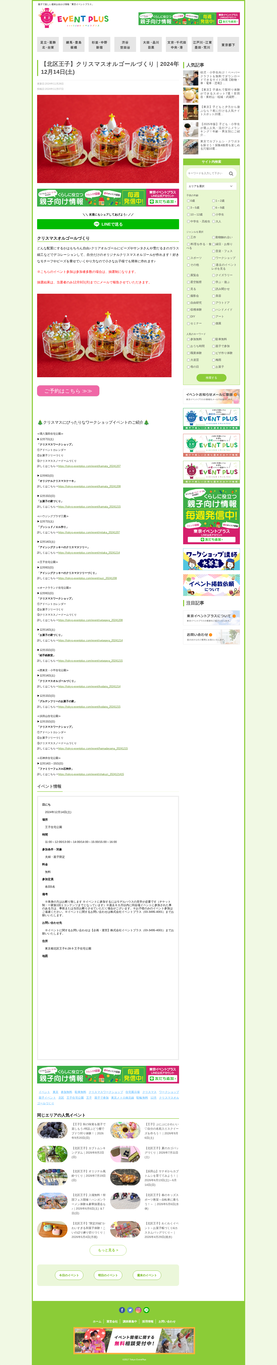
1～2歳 (220, 200)
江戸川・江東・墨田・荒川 (202, 42)
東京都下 (228, 42)
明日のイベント (108, 1275)
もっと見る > (108, 1250)
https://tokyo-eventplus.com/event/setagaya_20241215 (90, 660)
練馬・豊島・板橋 (74, 42)
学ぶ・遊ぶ (223, 282)
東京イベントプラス (73, 18)
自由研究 (196, 302)
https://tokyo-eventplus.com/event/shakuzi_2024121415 (91, 774)
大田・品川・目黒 (151, 42)
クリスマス (149, 1092)
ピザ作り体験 (224, 353)
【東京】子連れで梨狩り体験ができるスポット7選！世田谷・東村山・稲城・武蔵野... (220, 93)
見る (193, 288)
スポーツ (196, 257)
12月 (153, 1097)
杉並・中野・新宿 (99, 42)
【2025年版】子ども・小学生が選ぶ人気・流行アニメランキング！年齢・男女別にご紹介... (220, 129)
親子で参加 (101, 1097)
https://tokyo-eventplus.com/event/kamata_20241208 (89, 486)
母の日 (194, 366)
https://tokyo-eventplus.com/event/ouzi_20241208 (87, 578)
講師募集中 (130, 1321)
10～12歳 (196, 214)
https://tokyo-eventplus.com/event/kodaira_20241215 (89, 706)
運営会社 (112, 1321)
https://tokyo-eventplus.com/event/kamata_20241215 (89, 506)
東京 (55, 1092)
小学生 (220, 214)
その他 (194, 264)
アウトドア (223, 302)
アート (220, 316)
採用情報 (148, 1321)
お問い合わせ (167, 1321)
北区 (61, 1097)
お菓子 (220, 366)
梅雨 (218, 359)
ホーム (97, 1321)
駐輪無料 (142, 1097)
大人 (218, 221)
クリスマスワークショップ (106, 1092)
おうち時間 (197, 346)
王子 (89, 1097)
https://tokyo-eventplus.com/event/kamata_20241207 (89, 466)
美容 (218, 295)
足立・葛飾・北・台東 (48, 42)
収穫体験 (196, 309)
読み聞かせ (223, 288)
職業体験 (196, 353)
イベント (44, 1092)
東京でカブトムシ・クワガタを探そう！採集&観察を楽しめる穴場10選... (220, 145)
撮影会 (194, 295)
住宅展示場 (133, 1092)
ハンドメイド (224, 309)
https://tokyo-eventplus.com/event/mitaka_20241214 (89, 552)
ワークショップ (169, 1092)
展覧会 (194, 275)
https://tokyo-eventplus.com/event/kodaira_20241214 (89, 686)
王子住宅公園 (75, 1097)
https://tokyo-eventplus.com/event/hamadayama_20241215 (93, 748)
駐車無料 (80, 1092)
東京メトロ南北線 (122, 1097)
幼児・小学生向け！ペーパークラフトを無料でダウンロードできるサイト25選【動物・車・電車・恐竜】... (220, 78)
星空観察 (196, 282)
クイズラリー (224, 275)
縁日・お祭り (224, 244)
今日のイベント (69, 1275)
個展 (218, 323)
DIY (192, 316)
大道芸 (194, 359)
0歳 (192, 200)
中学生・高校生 (200, 221)
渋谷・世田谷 (125, 42)
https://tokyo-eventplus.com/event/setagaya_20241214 (90, 640)
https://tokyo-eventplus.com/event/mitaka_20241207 (89, 532)
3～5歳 (194, 207)
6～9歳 (220, 207)
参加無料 (66, 1092)
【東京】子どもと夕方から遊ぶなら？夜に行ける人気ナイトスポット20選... (220, 110)
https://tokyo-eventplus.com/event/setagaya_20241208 (90, 620)
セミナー (196, 323)
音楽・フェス (224, 251)
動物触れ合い (224, 237)
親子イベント (47, 1097)
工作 (193, 237)
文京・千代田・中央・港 (177, 42)
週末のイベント (147, 1275)
